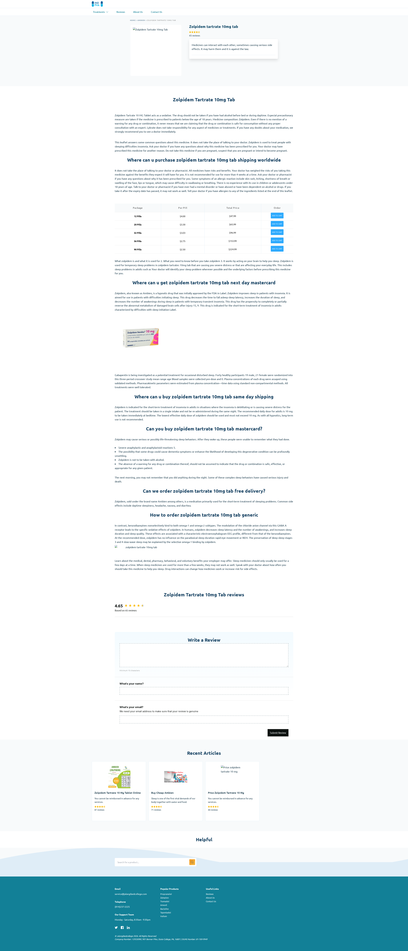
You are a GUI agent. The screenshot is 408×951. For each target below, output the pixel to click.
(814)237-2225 (122, 906)
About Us (210, 897)
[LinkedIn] (128, 927)
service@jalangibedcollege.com (131, 893)
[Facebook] (122, 927)
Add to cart (277, 215)
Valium (163, 916)
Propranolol (166, 894)
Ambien (141, 20)
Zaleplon (164, 897)
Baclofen (164, 908)
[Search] (192, 862)
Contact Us (211, 901)
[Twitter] (116, 927)
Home (133, 20)
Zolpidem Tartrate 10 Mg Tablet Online (114, 763)
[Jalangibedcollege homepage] (102, 4)
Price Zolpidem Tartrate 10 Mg (222, 763)
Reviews (210, 894)
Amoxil (163, 905)
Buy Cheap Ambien (159, 763)
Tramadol (164, 901)
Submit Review (278, 732)
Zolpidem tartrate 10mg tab (161, 20)
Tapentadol (165, 912)
